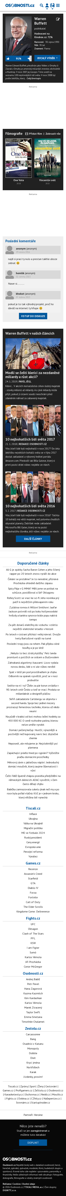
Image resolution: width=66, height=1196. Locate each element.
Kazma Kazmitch (33, 993)
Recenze (33, 869)
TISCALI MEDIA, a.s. (33, 1187)
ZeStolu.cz (40, 1090)
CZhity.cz (36, 1098)
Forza (33, 892)
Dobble (33, 1053)
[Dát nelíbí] (26, 58)
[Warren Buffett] (18, 35)
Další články (33, 538)
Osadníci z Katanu (33, 1043)
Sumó (33, 952)
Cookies (17, 1184)
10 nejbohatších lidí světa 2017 (30, 439)
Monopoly (33, 1048)
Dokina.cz (23, 1098)
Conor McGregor (33, 966)
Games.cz (33, 863)
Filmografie (14, 133)
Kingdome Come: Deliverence (33, 911)
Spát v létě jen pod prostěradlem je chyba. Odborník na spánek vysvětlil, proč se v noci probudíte (33, 676)
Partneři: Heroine (33, 1114)
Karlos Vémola (33, 957)
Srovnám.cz (22, 1102)
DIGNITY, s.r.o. (9, 1190)
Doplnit (33, 1142)
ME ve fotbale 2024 (33, 832)
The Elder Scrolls (33, 906)
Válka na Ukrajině (33, 823)
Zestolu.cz (33, 1028)
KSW (33, 943)
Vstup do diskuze (33, 316)
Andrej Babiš (33, 979)
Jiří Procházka (33, 962)
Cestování (51, 1086)
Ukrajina (33, 818)
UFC (33, 924)
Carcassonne (33, 1034)
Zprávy (24, 1086)
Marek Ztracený (33, 1007)
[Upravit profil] (58, 19)
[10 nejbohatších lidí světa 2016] (33, 487)
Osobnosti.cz (33, 973)
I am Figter (33, 947)
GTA (33, 883)
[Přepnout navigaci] (47, 5)
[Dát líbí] (10, 58)
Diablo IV (33, 888)
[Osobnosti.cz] (19, 5)
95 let (42, 45)
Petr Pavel (33, 984)
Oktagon (33, 928)
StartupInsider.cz (40, 1102)
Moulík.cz (57, 1094)
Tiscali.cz (33, 808)
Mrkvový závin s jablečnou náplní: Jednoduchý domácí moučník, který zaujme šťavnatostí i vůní (33, 766)
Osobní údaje (28, 1184)
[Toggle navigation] (58, 5)
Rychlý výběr (46, 58)
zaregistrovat (39, 1130)
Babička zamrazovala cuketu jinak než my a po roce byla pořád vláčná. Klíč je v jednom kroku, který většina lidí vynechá (33, 793)
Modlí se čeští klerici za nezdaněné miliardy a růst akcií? (32, 374)
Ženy (40, 1086)
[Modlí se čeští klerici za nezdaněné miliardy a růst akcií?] (33, 353)
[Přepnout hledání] (41, 5)
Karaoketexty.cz (13, 1094)
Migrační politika (33, 828)
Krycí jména (33, 1062)
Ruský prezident (33, 837)
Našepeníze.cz (51, 1098)
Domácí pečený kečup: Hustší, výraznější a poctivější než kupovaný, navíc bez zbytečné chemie (33, 734)
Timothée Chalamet (33, 1021)
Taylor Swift (33, 1012)
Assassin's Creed (33, 873)
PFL (33, 938)
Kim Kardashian (33, 998)
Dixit (33, 1058)
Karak (33, 1072)
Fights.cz (33, 918)
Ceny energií (33, 842)
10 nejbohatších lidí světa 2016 (30, 506)
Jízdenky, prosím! (33, 1076)
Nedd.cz (45, 1094)
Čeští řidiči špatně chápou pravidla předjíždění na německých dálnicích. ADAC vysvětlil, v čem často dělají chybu (33, 780)
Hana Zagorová (33, 988)
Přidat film (35, 133)
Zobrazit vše (53, 133)
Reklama (7, 1184)
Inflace (33, 814)
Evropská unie (33, 847)
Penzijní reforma (33, 851)
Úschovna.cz (32, 1094)
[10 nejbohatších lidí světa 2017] (33, 420)
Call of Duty (33, 902)
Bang (33, 1039)
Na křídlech (33, 1067)
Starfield (33, 878)
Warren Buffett (40, 20)
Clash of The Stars (33, 933)
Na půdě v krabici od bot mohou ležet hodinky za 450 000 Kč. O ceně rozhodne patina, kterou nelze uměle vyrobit (33, 720)
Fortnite (33, 897)
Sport (33, 1086)
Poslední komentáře (20, 241)
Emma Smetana (33, 1017)
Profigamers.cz (24, 1090)
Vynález (33, 856)
